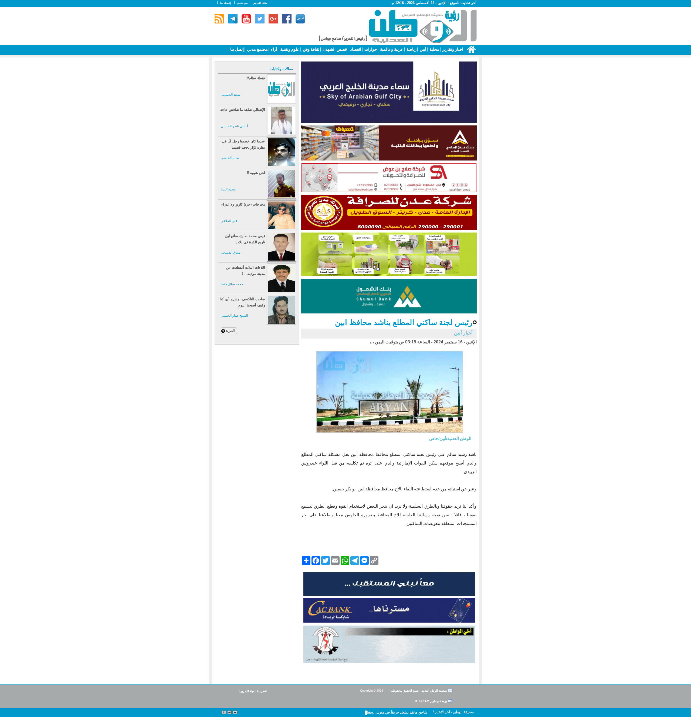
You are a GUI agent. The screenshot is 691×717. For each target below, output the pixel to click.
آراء (273, 49)
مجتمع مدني (257, 49)
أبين (422, 49)
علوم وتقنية (289, 49)
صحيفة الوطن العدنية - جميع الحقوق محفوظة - (417, 690)
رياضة (410, 49)
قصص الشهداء (334, 49)
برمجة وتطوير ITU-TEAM (431, 701)
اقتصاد (355, 49)
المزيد (230, 331)
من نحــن (242, 2)
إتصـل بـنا (225, 2)
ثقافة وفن (310, 49)
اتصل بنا (262, 691)
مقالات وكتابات (281, 69)
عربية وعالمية (391, 49)
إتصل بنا (236, 49)
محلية (433, 49)
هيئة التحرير (260, 2)
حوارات (370, 49)
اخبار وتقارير (452, 49)
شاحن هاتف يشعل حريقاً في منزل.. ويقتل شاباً (392, 712)
